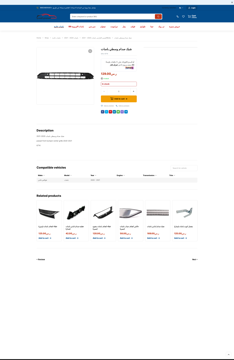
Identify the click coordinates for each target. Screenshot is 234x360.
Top (228, 354)
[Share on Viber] (122, 111)
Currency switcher (169, 8)
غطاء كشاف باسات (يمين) (48, 226)
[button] (90, 51)
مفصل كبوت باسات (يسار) (183, 226)
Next (194, 259)
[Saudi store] (47, 16)
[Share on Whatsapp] (118, 111)
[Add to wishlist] (102, 106)
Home (39, 38)
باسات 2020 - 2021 (71, 38)
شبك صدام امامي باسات (155, 226)
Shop (47, 38)
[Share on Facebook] (102, 111)
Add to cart (119, 99)
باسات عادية (56, 38)
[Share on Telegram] (126, 111)
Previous (41, 259)
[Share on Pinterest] (110, 111)
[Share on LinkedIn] (114, 111)
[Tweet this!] (106, 111)
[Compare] (117, 106)
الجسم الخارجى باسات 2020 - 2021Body (96, 38)
